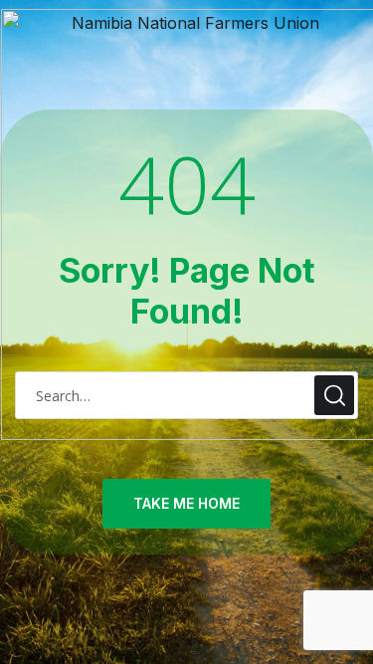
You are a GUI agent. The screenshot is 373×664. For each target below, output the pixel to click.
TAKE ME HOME (186, 503)
